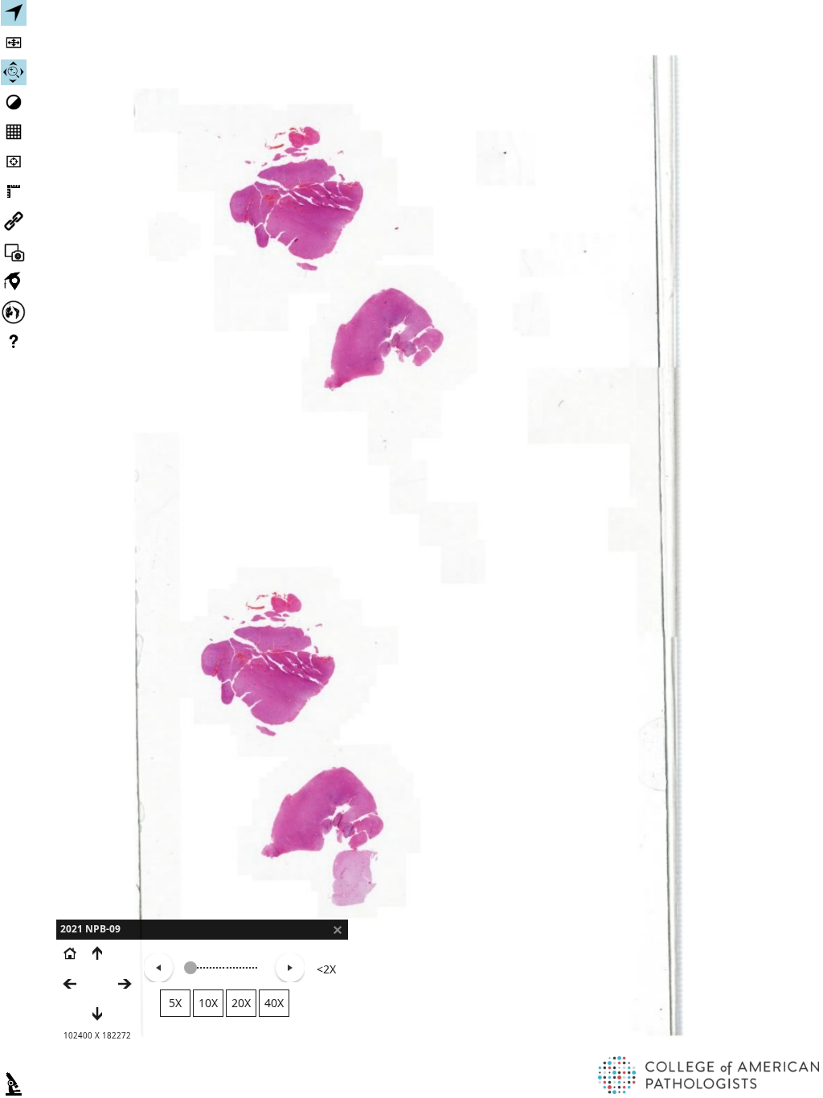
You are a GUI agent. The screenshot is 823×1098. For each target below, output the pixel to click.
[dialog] (202, 991)
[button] (337, 930)
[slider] (190, 967)
